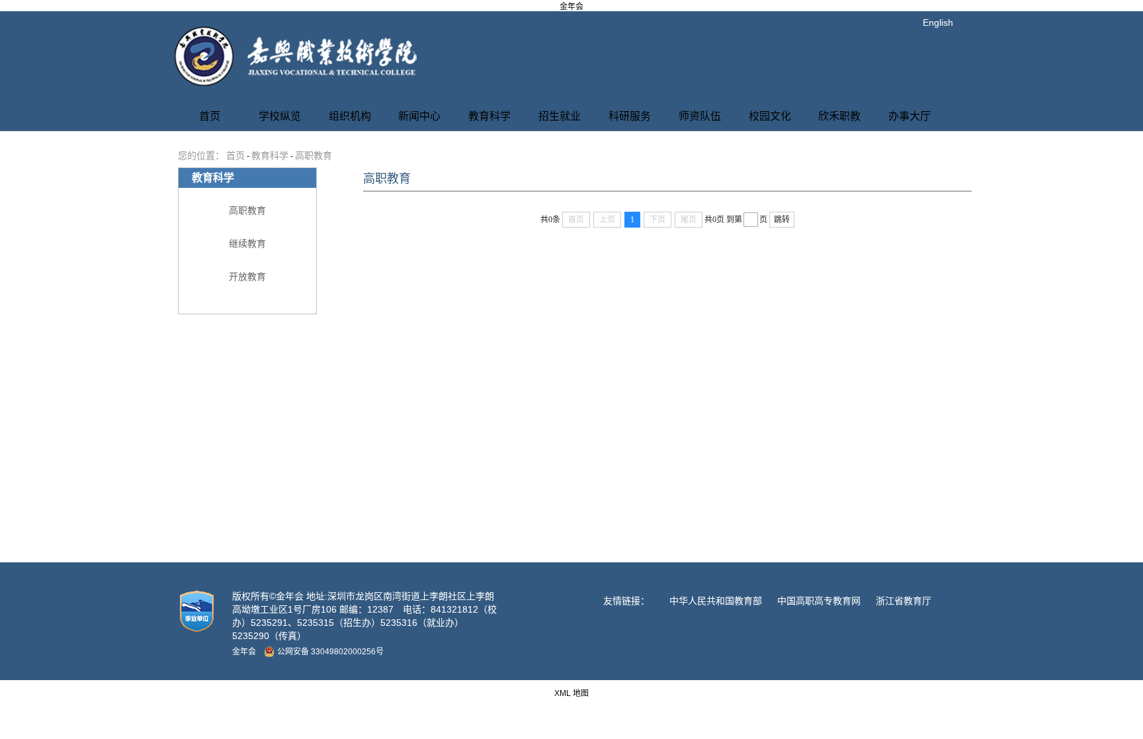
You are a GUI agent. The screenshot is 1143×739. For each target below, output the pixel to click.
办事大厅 (909, 116)
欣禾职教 (839, 116)
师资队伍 (700, 116)
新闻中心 (419, 116)
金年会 (571, 6)
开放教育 (247, 277)
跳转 (782, 219)
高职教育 (313, 156)
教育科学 (489, 116)
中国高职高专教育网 (819, 600)
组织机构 (350, 116)
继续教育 (247, 244)
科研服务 (630, 116)
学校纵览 (280, 116)
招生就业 (559, 116)
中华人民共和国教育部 (715, 600)
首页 (209, 116)
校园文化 (770, 116)
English (938, 22)
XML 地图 (571, 693)
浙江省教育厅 (903, 600)
